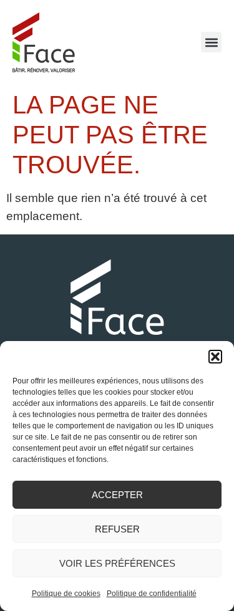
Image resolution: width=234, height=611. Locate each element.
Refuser (117, 529)
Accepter (117, 494)
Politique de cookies (66, 593)
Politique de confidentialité (152, 593)
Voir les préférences (117, 563)
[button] (215, 356)
